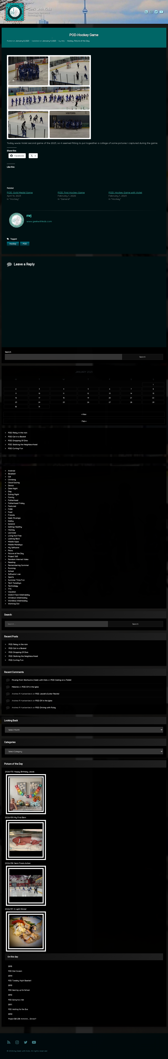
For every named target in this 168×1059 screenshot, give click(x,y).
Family (11, 497)
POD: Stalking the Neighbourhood (22, 444)
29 (153, 402)
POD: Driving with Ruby (45, 707)
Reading (11, 562)
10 (39, 393)
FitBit (10, 509)
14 (131, 393)
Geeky (11, 521)
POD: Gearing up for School (19, 990)
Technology (13, 586)
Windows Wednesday (17, 597)
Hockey (70, 41)
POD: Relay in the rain (17, 432)
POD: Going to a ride (16, 1000)
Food (10, 512)
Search (8, 352)
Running (12, 568)
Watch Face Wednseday (19, 594)
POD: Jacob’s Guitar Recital (47, 693)
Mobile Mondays (15, 544)
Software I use (14, 574)
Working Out (13, 603)
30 (16, 407)
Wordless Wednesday (18, 600)
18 (63, 398)
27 (110, 402)
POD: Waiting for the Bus (18, 1009)
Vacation (12, 592)
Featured (12, 506)
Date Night (13, 488)
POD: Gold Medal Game (20, 192)
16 (16, 398)
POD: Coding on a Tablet (61, 680)
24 (39, 402)
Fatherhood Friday (16, 503)
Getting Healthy (15, 527)
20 (110, 398)
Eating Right (13, 494)
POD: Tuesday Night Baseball (19, 981)
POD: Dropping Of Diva (18, 440)
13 (109, 393)
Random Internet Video (18, 559)
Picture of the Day (82, 41)
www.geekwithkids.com (39, 221)
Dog (9, 491)
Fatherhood (13, 500)
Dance (11, 485)
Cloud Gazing (14, 482)
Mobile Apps (13, 541)
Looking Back (14, 538)
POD (25, 244)
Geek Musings (14, 518)
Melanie (15, 687)
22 (153, 398)
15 (153, 393)
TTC (9, 589)
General (11, 524)
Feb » (84, 421)
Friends (11, 515)
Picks (10, 550)
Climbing (12, 479)
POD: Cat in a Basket (17, 436)
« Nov (84, 414)
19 (88, 398)
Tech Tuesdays (14, 583)
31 (39, 407)
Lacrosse (12, 532)
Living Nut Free (14, 535)
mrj (62, 41)
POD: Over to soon (15, 971)
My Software (13, 547)
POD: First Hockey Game (71, 192)
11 (63, 393)
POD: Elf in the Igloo (30, 687)
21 (131, 398)
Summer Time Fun (16, 580)
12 (88, 393)
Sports (11, 577)
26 (88, 402)
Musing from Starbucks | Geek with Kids (29, 680)
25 (64, 402)
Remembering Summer (18, 565)
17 (39, 398)
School (11, 571)
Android (11, 470)
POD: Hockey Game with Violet (125, 192)
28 (131, 402)
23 (16, 402)
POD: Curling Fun (15, 448)
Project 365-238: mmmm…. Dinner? (22, 1019)
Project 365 (13, 556)
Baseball (12, 473)
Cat (9, 476)
